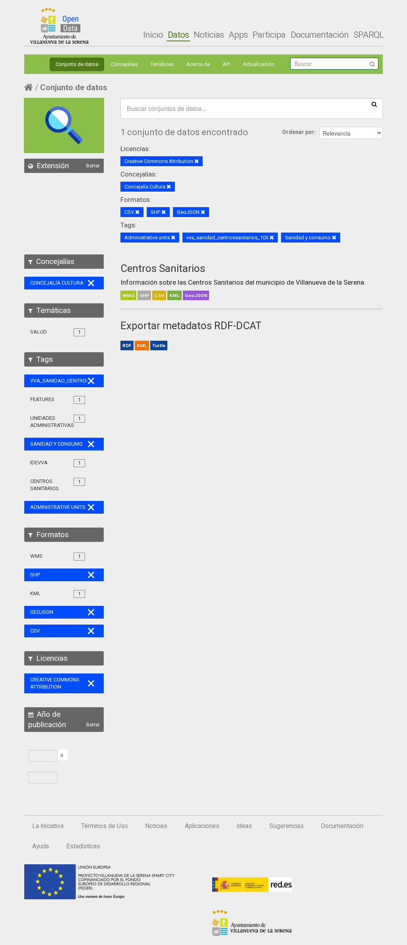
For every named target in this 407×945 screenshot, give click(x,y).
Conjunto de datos (77, 64)
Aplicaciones (202, 826)
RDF (127, 345)
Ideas (244, 826)
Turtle (158, 345)
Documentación (320, 34)
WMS (128, 295)
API (226, 64)
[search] (374, 104)
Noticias (209, 34)
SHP (144, 295)
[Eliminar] (196, 161)
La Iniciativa (48, 826)
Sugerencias (286, 826)
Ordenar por (298, 132)
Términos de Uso (104, 826)
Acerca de (198, 64)
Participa (268, 34)
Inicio (153, 34)
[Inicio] (59, 26)
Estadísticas (83, 846)
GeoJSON (196, 295)
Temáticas (162, 64)
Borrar (93, 166)
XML (142, 345)
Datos (178, 34)
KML (174, 295)
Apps (238, 34)
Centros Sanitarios (162, 268)
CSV (159, 295)
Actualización (258, 64)
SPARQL (368, 34)
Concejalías (124, 64)
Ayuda (40, 846)
